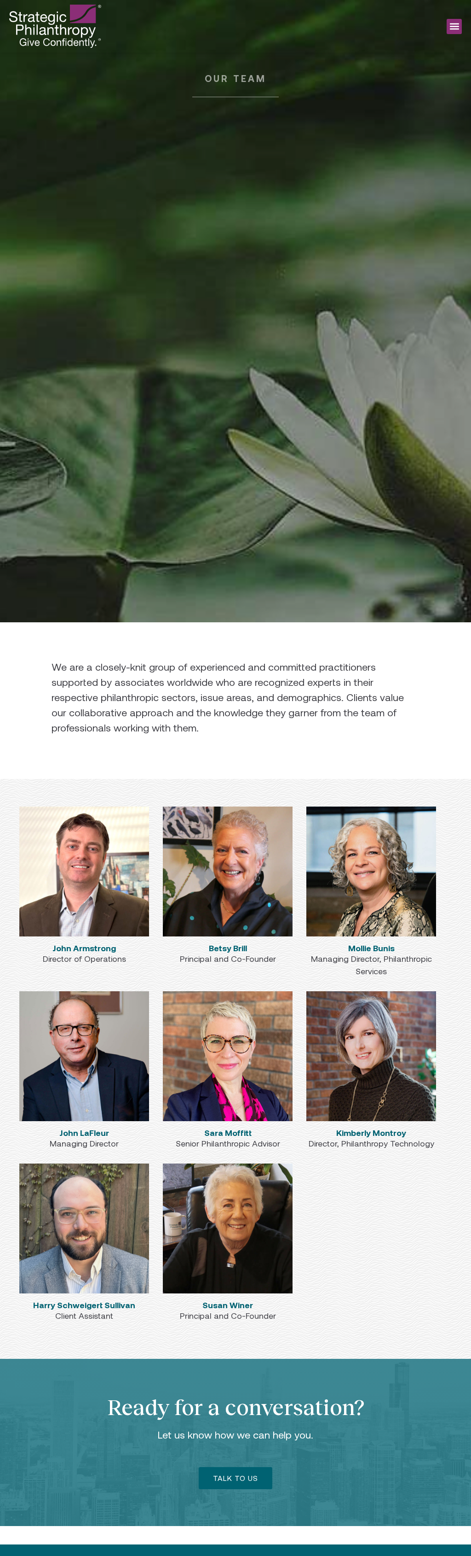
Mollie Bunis (371, 948)
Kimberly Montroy (371, 1133)
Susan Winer (227, 1305)
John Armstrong (84, 948)
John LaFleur (84, 1133)
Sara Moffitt (228, 1133)
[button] (454, 26)
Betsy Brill (228, 948)
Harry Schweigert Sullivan (84, 1305)
